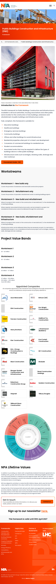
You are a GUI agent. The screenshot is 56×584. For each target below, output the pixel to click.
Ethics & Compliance (35, 540)
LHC (16, 536)
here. (44, 511)
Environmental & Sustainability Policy (34, 536)
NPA (2, 42)
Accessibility (32, 533)
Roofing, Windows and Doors (6, 538)
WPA (16, 543)
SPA (16, 538)
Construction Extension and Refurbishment (5, 533)
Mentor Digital (30, 578)
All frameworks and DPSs (12, 42)
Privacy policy (33, 542)
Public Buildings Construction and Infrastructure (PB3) (38, 42)
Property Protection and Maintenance (6, 542)
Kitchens (3, 545)
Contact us (18, 533)
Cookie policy (33, 544)
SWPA (16, 540)
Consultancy (4, 550)
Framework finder (20, 531)
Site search (18, 545)
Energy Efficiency (6, 548)
